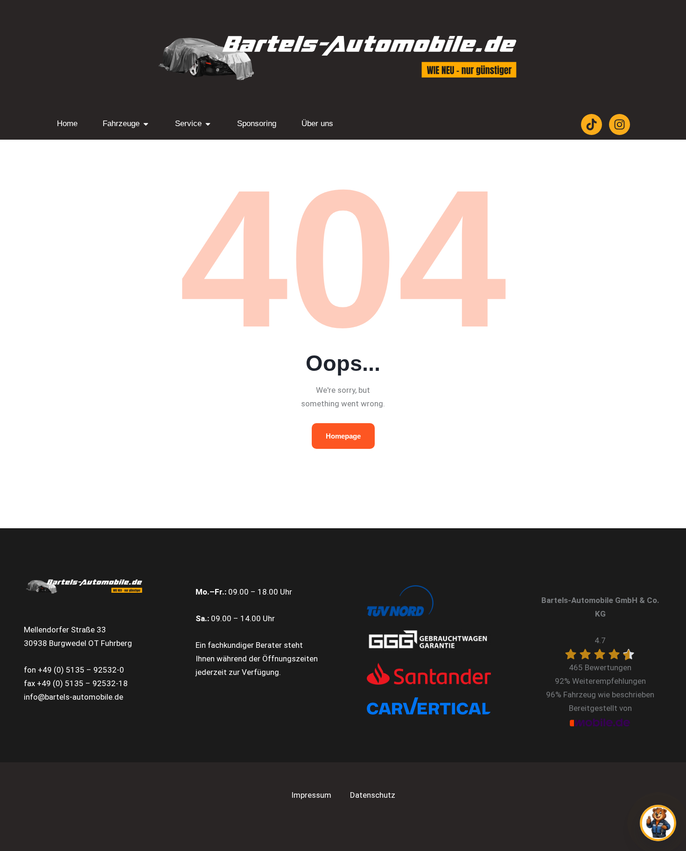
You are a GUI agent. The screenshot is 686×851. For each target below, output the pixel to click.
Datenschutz (372, 795)
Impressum (311, 795)
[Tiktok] (591, 124)
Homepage (343, 436)
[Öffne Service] (208, 124)
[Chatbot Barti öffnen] (658, 823)
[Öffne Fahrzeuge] (146, 124)
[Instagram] (619, 124)
